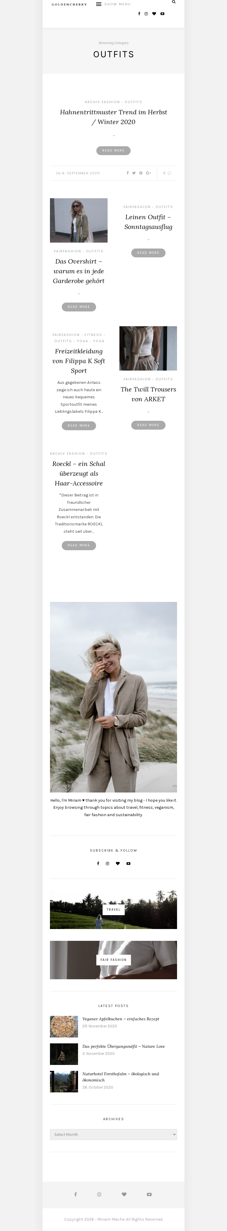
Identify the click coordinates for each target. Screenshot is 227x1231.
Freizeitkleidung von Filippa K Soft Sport (78, 361)
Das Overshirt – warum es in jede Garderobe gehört (79, 271)
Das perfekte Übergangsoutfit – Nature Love (123, 1046)
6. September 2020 (81, 173)
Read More (113, 150)
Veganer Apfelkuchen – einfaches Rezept (120, 1018)
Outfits (133, 102)
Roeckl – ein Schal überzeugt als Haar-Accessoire (78, 473)
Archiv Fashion (102, 102)
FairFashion (67, 251)
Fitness (93, 335)
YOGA (99, 341)
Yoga (82, 341)
